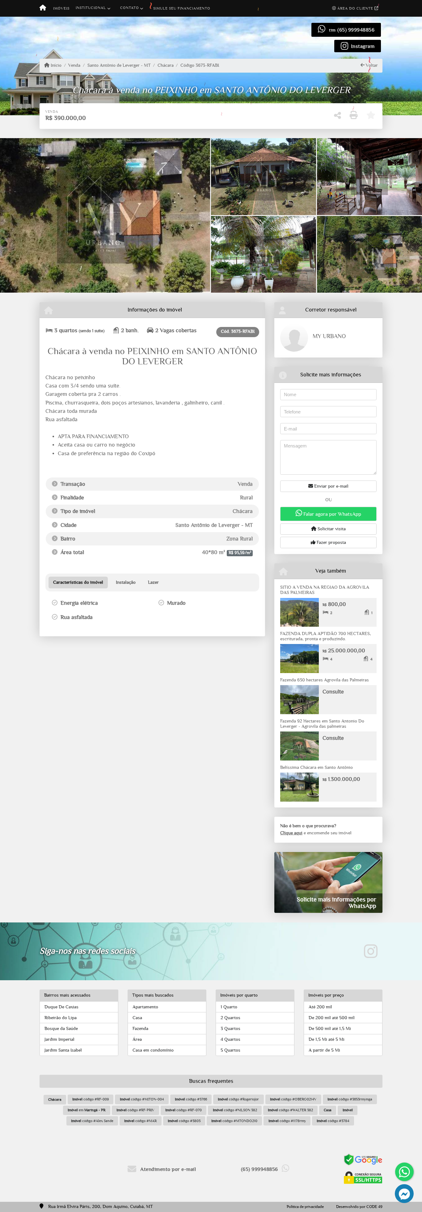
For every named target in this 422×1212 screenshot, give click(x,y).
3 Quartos (230, 1028)
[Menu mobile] (43, 8)
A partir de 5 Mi (324, 1050)
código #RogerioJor (238, 1099)
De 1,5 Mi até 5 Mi (326, 1039)
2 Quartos (230, 1017)
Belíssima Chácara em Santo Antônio (316, 767)
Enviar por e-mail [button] (330, 486)
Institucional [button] (91, 8)
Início (55, 65)
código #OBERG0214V (293, 1099)
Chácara (166, 65)
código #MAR (140, 1121)
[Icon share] (370, 951)
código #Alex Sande (92, 1121)
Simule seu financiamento (181, 8)
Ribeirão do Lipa (60, 1017)
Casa (137, 1017)
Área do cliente (355, 8)
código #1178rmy (287, 1121)
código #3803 (184, 1121)
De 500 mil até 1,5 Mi (330, 1028)
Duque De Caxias (61, 1007)
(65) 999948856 (355, 29)
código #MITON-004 (142, 1099)
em (86, 1110)
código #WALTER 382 (290, 1110)
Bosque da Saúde (61, 1028)
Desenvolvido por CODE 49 (359, 1207)
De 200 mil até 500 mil (332, 1017)
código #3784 (333, 1121)
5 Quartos (230, 1050)
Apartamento (145, 1007)
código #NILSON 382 (235, 1110)
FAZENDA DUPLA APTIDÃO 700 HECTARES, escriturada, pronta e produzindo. (325, 636)
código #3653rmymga (349, 1099)
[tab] (78, 582)
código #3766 (191, 1099)
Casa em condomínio (153, 1050)
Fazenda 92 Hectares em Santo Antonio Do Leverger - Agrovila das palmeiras (322, 724)
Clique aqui (291, 833)
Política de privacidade (305, 1207)
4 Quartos (230, 1039)
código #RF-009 (90, 1099)
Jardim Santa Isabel (63, 1050)
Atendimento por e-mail (167, 1169)
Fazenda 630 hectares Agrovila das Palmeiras (324, 680)
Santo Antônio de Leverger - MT (118, 65)
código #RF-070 (183, 1110)
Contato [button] (129, 8)
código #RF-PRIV (135, 1110)
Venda (74, 65)
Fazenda (140, 1028)
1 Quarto (229, 1007)
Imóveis (61, 8)
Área (137, 1039)
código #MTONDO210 (234, 1121)
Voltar (371, 65)
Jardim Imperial (59, 1039)
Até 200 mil (320, 1007)
